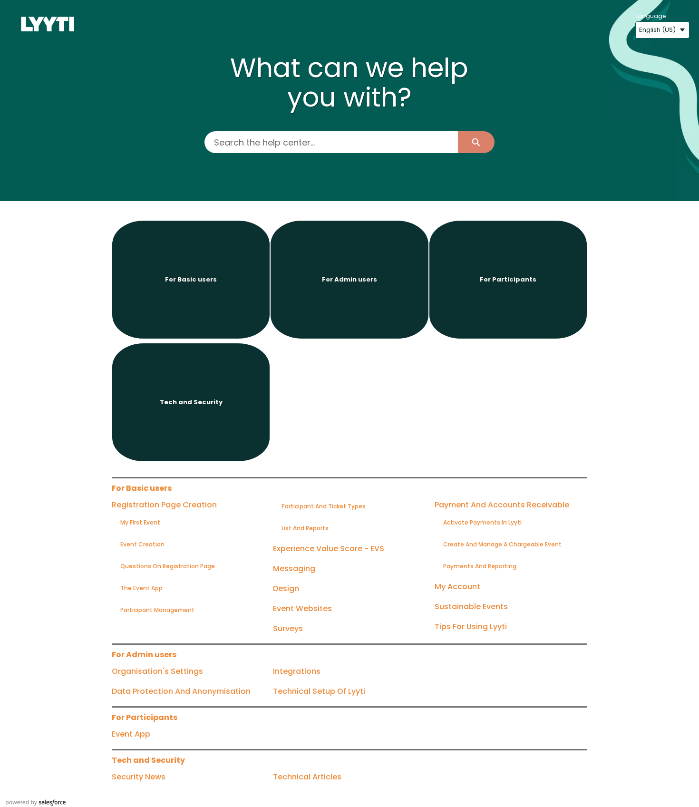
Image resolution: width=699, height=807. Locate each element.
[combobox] (330, 142)
